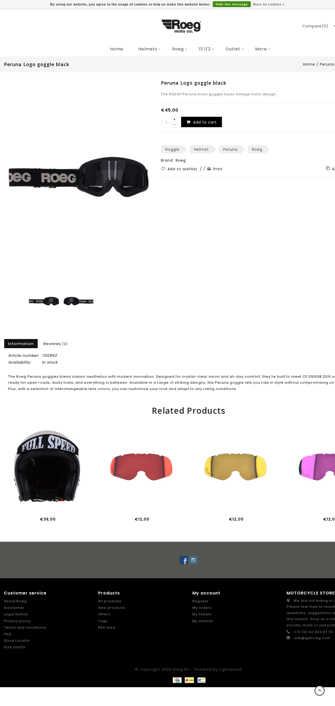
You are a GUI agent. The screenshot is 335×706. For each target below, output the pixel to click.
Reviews (55, 343)
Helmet (201, 149)
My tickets (201, 614)
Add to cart (29, 505)
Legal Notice (16, 614)
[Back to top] (320, 691)
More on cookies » (269, 4)
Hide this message (232, 4)
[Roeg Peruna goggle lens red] (141, 466)
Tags (103, 621)
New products (111, 607)
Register (200, 601)
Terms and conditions (25, 627)
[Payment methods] (177, 679)
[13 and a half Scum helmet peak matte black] (47, 466)
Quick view (65, 505)
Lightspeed (230, 669)
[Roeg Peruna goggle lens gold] (235, 466)
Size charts (14, 647)
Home (116, 49)
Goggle (172, 149)
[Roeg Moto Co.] (181, 26)
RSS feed (106, 627)
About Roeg (15, 601)
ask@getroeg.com (312, 637)
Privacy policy (17, 621)
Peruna (230, 149)
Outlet (233, 49)
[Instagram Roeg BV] (193, 560)
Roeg (178, 49)
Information (21, 343)
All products (109, 601)
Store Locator (17, 640)
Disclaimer (14, 607)
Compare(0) (315, 26)
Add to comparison (53, 505)
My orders (202, 607)
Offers (104, 614)
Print (218, 169)
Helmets (147, 49)
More (261, 49)
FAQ (8, 634)
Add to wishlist (183, 169)
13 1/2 (205, 49)
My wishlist (202, 621)
